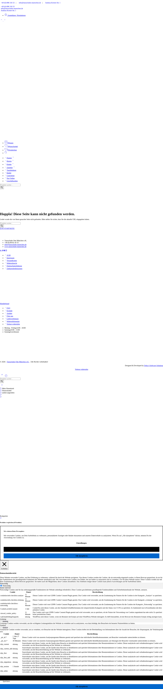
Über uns (10, 316)
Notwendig (7, 586)
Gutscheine (11, 176)
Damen (9, 158)
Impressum (10, 258)
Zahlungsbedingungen (14, 269)
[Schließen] (1, 388)
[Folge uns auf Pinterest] (4, 251)
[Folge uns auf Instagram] (6, 251)
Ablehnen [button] (81, 549)
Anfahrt (9, 313)
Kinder (9, 164)
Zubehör (10, 168)
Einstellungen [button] (81, 543)
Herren (9, 161)
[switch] (1, 621)
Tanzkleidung (11, 170)
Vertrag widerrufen (13, 324)
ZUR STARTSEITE (7, 228)
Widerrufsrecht (12, 263)
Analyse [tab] (3, 625)
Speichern (6, 681)
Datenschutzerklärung (14, 266)
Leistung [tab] (3, 619)
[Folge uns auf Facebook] (2, 251)
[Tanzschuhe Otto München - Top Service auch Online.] (81, 138)
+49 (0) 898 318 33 (7, 3)
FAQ (8, 308)
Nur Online (11, 178)
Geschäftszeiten (12, 181)
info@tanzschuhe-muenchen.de (29, 3)
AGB (9, 255)
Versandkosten (12, 261)
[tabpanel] (81, 603)
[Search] (2, 187)
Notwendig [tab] (4, 583)
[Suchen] (5, 153)
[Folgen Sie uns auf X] (1, 251)
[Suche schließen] (2, 386)
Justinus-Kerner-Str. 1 (52, 3)
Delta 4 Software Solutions (153, 366)
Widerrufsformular (13, 321)
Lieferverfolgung (13, 319)
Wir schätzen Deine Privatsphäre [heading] (14, 531)
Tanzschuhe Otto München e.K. (18, 362)
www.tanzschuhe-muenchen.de (15, 247)
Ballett (9, 173)
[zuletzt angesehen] (6, 377)
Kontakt (9, 311)
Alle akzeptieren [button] (81, 556)
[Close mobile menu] (1, 397)
